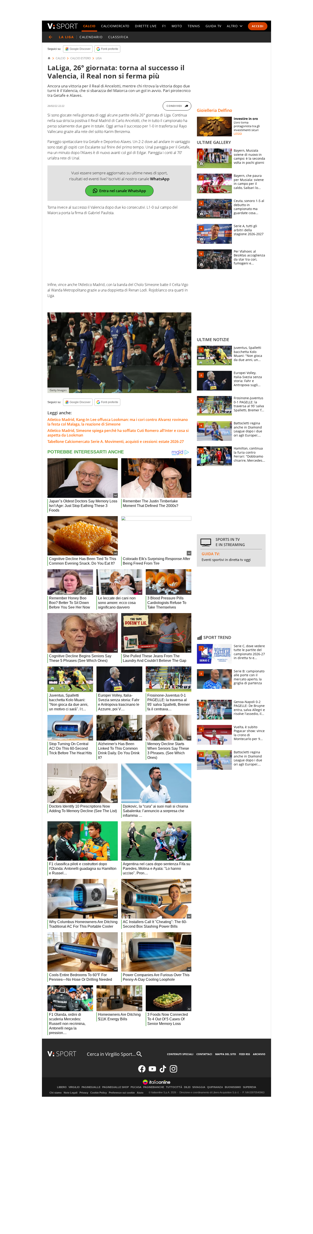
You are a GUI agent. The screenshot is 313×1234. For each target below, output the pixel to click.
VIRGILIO (74, 1087)
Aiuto (140, 1092)
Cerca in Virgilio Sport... (111, 1054)
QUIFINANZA (215, 1087)
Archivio (259, 1054)
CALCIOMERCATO (115, 26)
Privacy (84, 1092)
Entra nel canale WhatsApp (122, 190)
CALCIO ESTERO (80, 58)
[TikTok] (163, 1071)
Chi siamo (55, 1092)
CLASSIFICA (118, 37)
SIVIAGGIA (198, 1087)
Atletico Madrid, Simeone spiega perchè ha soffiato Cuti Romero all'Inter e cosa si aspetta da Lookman (118, 433)
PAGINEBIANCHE (153, 1087)
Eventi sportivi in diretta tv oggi (226, 559)
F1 (164, 26)
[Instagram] (173, 1071)
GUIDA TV (213, 26)
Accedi (258, 26)
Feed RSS (244, 1054)
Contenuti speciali (180, 1054)
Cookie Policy (98, 1092)
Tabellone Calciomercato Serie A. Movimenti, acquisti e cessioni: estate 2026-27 (115, 441)
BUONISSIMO (233, 1087)
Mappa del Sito (225, 1054)
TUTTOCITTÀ (174, 1087)
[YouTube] (152, 1071)
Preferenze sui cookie (122, 1092)
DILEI (187, 1087)
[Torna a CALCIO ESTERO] (50, 37)
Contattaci (204, 1054)
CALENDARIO (91, 37)
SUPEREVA (249, 1087)
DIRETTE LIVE (145, 26)
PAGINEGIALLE (91, 1087)
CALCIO (89, 26)
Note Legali (70, 1092)
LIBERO (62, 1087)
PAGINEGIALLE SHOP (115, 1087)
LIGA (99, 58)
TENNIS (194, 26)
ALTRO (232, 26)
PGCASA (136, 1087)
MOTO (177, 26)
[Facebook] (142, 1071)
